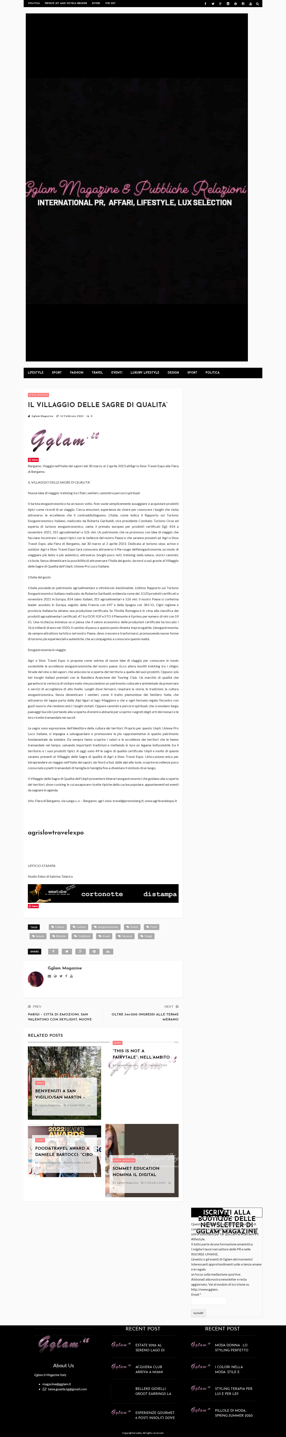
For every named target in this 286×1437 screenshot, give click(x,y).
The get (110, 3)
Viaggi (148, 936)
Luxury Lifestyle (145, 372)
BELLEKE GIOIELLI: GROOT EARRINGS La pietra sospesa (153, 1394)
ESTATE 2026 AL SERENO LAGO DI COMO (150, 1350)
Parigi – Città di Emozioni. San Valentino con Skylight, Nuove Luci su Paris (60, 1019)
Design (173, 372)
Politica (34, 3)
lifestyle (61, 936)
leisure (40, 936)
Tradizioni (84, 936)
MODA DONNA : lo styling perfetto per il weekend (231, 1350)
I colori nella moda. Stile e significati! (229, 1372)
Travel (97, 372)
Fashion (76, 372)
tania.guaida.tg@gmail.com (67, 1389)
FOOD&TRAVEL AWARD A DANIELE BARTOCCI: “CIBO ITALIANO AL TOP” (64, 1155)
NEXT (169, 1006)
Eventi (116, 372)
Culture (81, 927)
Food (153, 927)
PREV (37, 1006)
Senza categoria (38, 394)
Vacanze (127, 936)
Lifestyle (36, 372)
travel (106, 936)
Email (196, 1294)
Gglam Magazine (42, 416)
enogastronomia (108, 927)
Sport (57, 372)
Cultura (59, 927)
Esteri (96, 3)
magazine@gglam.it (57, 1384)
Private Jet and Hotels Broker (66, 3)
